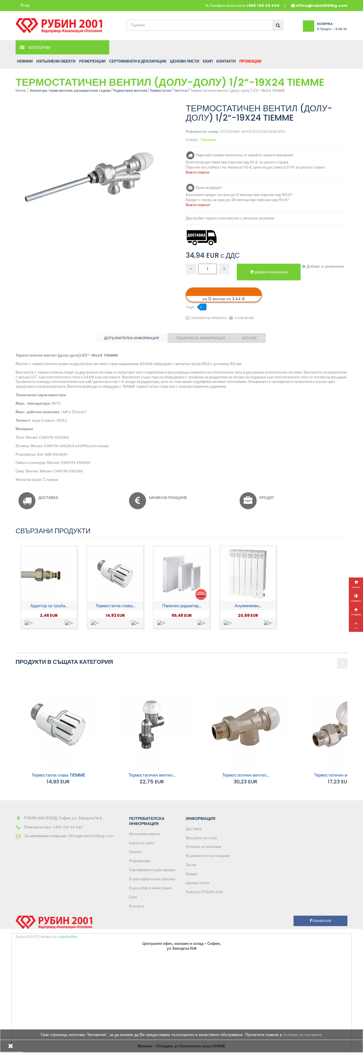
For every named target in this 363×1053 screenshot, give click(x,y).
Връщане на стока (201, 838)
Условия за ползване (203, 846)
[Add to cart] (69, 623)
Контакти (136, 906)
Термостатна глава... (115, 606)
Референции (139, 861)
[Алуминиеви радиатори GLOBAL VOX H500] (247, 574)
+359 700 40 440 (262, 5)
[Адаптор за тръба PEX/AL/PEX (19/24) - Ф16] (48, 574)
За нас (191, 864)
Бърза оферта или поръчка (152, 879)
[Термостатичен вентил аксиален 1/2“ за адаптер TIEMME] (151, 724)
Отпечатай (244, 318)
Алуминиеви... (248, 606)
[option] (49, 587)
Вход (25, 5)
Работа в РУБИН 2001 (204, 892)
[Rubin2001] (59, 24)
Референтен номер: (202, 131)
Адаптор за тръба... (48, 606)
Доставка (194, 829)
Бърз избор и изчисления (150, 888)
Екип (133, 897)
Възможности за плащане (208, 855)
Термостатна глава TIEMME (58, 775)
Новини (135, 851)
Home (21, 90)
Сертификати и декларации (152, 870)
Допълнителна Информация (131, 338)
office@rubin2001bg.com (321, 5)
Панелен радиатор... (181, 606)
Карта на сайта (141, 843)
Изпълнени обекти (144, 834)
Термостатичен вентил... (151, 775)
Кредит (192, 874)
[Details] (28, 623)
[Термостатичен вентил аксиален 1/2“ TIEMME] (245, 724)
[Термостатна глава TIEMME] (115, 574)
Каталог (249, 338)
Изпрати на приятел (208, 318)
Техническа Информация (200, 338)
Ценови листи (197, 883)
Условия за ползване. (303, 1034)
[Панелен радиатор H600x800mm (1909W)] (181, 574)
